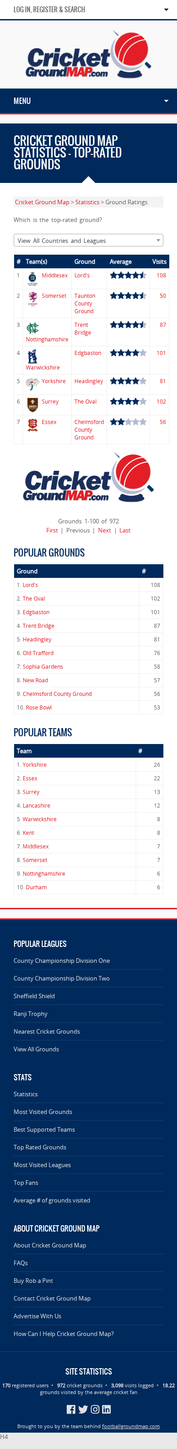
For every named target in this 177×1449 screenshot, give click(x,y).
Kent (28, 833)
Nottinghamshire (47, 339)
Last (125, 530)
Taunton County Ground (84, 303)
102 (161, 401)
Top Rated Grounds (40, 1147)
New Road (35, 680)
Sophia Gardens (43, 666)
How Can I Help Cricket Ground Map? (64, 1334)
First (52, 530)
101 (161, 353)
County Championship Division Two (62, 978)
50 (163, 296)
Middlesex (55, 275)
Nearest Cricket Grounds (47, 1031)
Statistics (87, 202)
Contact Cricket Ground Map (52, 1298)
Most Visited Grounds (43, 1112)
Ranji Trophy (31, 1014)
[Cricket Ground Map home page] (88, 84)
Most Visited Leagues (42, 1165)
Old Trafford (38, 653)
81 (163, 381)
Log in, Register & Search (49, 10)
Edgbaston (87, 353)
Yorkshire (54, 381)
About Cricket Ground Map (50, 1245)
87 (163, 325)
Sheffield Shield (34, 996)
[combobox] (88, 240)
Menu (22, 100)
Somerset (54, 296)
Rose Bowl (39, 707)
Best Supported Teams (44, 1129)
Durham (36, 887)
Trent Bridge (82, 328)
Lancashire (36, 805)
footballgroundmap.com (131, 1426)
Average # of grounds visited (52, 1200)
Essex (49, 422)
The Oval (85, 401)
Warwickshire (43, 367)
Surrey (50, 401)
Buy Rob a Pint (33, 1280)
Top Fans (26, 1182)
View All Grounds (36, 1049)
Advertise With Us (37, 1316)
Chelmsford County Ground (89, 429)
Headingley (88, 381)
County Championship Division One (62, 960)
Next (104, 530)
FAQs (21, 1263)
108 (161, 275)
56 (163, 422)
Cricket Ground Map (42, 202)
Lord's (82, 275)
